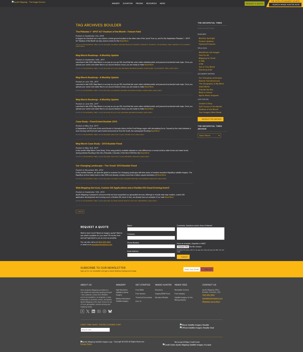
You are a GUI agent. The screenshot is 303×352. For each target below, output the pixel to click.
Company (131, 234)
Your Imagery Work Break (210, 112)
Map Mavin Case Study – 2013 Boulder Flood (99, 143)
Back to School (205, 92)
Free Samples (180, 294)
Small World (204, 87)
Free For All (204, 55)
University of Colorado (181, 44)
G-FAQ (202, 61)
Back (80, 212)
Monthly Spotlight (207, 38)
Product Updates (206, 41)
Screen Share (148, 68)
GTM (201, 64)
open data (135, 156)
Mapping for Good (207, 58)
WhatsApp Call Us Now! (211, 302)
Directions (159, 290)
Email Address (133, 251)
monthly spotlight (131, 201)
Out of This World (207, 67)
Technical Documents (144, 297)
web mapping (142, 201)
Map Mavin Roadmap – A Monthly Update (97, 55)
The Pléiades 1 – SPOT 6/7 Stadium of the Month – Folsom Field (108, 31)
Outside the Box (206, 90)
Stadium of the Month (208, 109)
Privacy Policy (86, 344)
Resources (151, 3)
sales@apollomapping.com (101, 245)
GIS (112, 112)
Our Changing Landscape (148, 178)
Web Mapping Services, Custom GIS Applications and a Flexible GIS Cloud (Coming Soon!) (122, 188)
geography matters (131, 178)
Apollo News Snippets (209, 95)
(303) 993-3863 (104, 242)
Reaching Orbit (205, 70)
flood (121, 134)
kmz (119, 68)
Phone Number (133, 243)
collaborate (115, 90)
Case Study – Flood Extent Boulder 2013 (96, 121)
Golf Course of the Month (210, 107)
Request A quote (254, 3)
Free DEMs (140, 290)
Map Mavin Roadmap (136, 68)
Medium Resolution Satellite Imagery (123, 300)
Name (130, 225)
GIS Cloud (114, 68)
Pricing (139, 3)
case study (115, 134)
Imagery (116, 3)
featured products (126, 44)
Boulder (107, 44)
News (162, 3)
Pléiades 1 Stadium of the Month (144, 44)
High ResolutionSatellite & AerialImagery (122, 292)
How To (138, 301)
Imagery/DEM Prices (162, 294)
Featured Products (207, 44)
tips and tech (129, 134)
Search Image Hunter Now (286, 4)
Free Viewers (140, 294)
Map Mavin (125, 68)
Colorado (114, 44)
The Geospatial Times (90, 44)
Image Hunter (118, 201)
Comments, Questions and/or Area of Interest (195, 225)
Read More (124, 41)
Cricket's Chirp (205, 104)
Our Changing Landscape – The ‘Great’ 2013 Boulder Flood (106, 165)
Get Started (143, 285)
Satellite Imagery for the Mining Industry (184, 299)
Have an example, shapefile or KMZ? (191, 243)
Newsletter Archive (212, 119)
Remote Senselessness (209, 81)
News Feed (181, 285)
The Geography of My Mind (211, 84)
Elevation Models (161, 297)
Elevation (128, 3)
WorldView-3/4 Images (209, 52)
